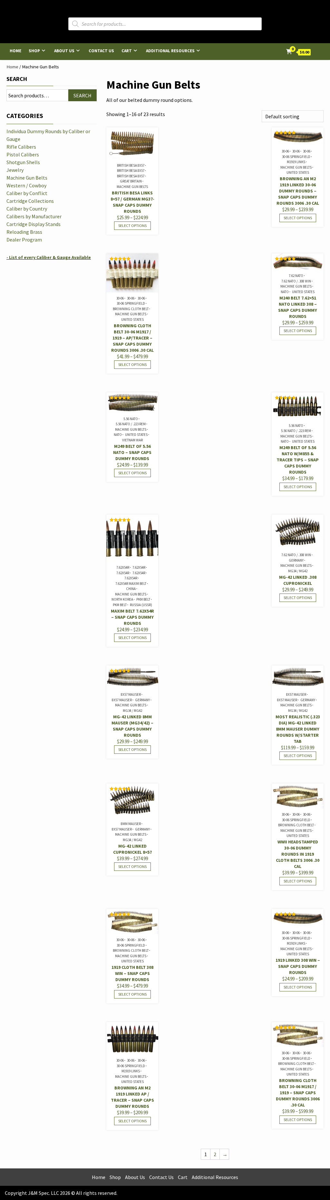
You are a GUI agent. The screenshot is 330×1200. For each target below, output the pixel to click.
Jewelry (15, 170)
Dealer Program (24, 239)
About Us (64, 51)
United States (297, 172)
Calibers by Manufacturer (34, 216)
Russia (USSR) (141, 605)
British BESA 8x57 (130, 165)
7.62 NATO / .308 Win (296, 281)
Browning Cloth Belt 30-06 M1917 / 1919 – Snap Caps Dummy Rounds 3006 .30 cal (298, 1092)
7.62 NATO (296, 275)
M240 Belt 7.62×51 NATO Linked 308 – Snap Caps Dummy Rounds (297, 307)
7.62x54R (122, 567)
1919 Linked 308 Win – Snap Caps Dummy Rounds (298, 966)
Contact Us (101, 51)
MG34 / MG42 (297, 571)
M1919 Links (296, 162)
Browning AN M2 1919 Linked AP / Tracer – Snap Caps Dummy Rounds (132, 1097)
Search (16, 79)
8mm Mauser (131, 823)
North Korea (122, 599)
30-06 (285, 151)
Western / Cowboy (26, 185)
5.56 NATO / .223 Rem (131, 424)
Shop (34, 51)
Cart (126, 51)
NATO (285, 292)
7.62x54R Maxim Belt (130, 583)
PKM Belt (143, 599)
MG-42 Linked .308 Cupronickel (297, 580)
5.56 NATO (130, 419)
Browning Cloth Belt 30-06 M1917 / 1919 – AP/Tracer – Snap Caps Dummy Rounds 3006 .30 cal (132, 338)
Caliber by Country (26, 208)
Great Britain (131, 181)
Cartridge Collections (30, 201)
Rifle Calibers (21, 146)
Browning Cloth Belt (131, 309)
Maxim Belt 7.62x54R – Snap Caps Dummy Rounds (132, 617)
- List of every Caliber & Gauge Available (48, 257)
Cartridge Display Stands (33, 224)
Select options (132, 225)
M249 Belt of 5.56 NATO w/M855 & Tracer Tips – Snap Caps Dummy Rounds (298, 460)
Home (15, 51)
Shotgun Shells (23, 162)
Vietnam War (132, 440)
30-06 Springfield (296, 156)
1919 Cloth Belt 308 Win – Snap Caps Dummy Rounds (132, 973)
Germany (296, 560)
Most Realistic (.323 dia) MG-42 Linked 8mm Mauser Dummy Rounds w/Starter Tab (298, 729)
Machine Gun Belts (132, 186)
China (131, 588)
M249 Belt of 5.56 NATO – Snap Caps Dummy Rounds (132, 452)
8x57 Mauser (131, 694)
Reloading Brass (24, 232)
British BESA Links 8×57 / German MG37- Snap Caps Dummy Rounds (132, 202)
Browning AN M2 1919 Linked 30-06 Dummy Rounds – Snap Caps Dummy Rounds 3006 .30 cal (298, 191)
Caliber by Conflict (26, 193)
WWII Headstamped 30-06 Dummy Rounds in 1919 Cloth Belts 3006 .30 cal (297, 854)
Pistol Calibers (22, 154)
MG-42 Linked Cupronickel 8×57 (132, 849)
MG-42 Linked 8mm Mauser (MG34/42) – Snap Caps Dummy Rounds (132, 726)
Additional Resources (170, 51)
